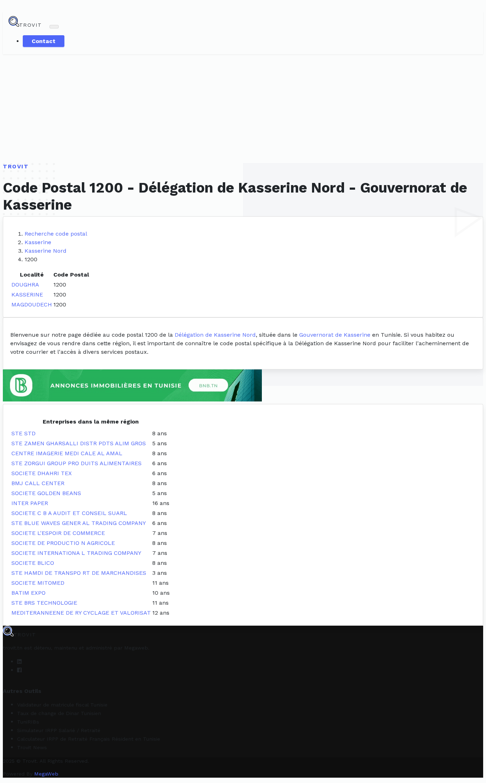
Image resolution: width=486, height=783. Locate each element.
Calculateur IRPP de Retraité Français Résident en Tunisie (88, 739)
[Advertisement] (243, 107)
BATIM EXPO (28, 592)
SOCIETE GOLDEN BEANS (46, 493)
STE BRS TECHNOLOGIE (44, 602)
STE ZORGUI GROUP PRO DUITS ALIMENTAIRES (76, 463)
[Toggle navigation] (54, 26)
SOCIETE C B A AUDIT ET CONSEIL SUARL (69, 513)
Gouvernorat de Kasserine (334, 334)
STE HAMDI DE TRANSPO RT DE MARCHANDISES (78, 572)
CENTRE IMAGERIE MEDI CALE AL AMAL (66, 453)
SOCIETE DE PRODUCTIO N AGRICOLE (63, 543)
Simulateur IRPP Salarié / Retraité (58, 730)
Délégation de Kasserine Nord (215, 334)
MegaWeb (46, 774)
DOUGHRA (25, 284)
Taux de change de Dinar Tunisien (59, 713)
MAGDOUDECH (31, 304)
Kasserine (38, 242)
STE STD (23, 433)
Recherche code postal (56, 233)
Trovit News (32, 747)
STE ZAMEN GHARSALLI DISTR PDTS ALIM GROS (78, 443)
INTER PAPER (29, 503)
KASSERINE (27, 294)
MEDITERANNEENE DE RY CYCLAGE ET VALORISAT (81, 612)
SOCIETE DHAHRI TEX (41, 473)
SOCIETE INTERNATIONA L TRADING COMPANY (76, 553)
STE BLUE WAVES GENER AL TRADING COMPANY (78, 523)
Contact (44, 41)
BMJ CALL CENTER (37, 483)
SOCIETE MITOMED (37, 582)
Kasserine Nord (46, 250)
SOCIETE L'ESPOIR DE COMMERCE (58, 533)
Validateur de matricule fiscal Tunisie (62, 705)
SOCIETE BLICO (32, 562)
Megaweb (136, 648)
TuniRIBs (28, 722)
